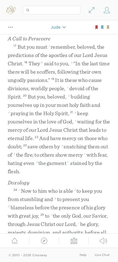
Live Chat (102, 255)
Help (83, 255)
